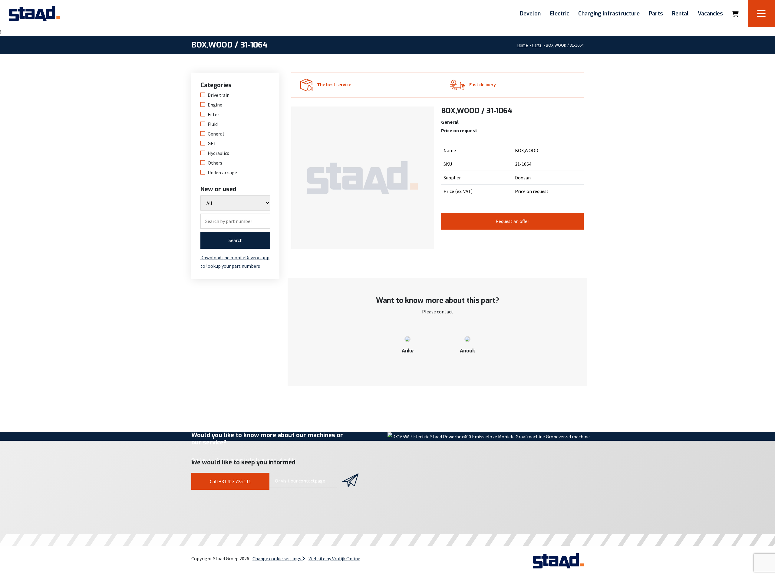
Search (235, 240)
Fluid (213, 124)
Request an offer (512, 221)
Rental (680, 13)
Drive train (218, 95)
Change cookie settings (277, 558)
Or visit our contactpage (300, 481)
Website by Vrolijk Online (334, 558)
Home (522, 45)
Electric (559, 13)
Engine (215, 105)
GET (212, 143)
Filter (213, 114)
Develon (530, 13)
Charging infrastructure (609, 13)
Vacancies (710, 13)
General (216, 134)
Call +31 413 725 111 (230, 481)
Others (215, 163)
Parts (656, 13)
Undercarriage (222, 172)
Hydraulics (218, 153)
